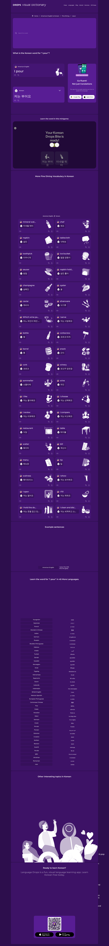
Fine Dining (65, 16)
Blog (77, 5)
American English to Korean (50, 16)
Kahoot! (81, 5)
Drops (65, 5)
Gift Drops (93, 5)
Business (87, 5)
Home (36, 16)
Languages (71, 5)
